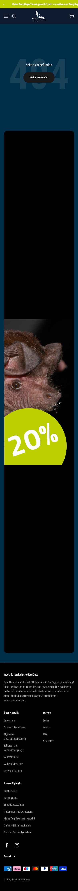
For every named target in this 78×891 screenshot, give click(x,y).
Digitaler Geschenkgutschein (17, 832)
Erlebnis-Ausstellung (14, 804)
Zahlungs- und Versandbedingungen (14, 748)
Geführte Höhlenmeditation (17, 825)
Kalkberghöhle (11, 798)
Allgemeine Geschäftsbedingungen (15, 736)
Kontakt (46, 727)
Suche (46, 720)
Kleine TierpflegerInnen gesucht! (19, 818)
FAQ (45, 734)
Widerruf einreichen (13, 764)
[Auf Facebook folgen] (6, 845)
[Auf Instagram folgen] (17, 845)
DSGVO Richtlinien (13, 771)
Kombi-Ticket (10, 791)
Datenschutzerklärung (14, 727)
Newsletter (48, 741)
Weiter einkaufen (39, 77)
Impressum (9, 720)
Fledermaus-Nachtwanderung (18, 811)
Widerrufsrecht (11, 757)
